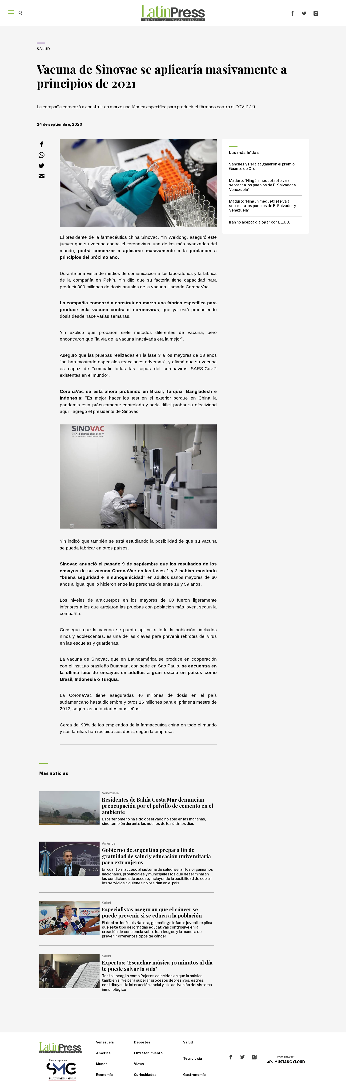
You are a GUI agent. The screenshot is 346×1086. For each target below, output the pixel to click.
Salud (188, 1042)
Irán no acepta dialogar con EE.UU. (259, 222)
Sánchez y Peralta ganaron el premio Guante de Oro (262, 166)
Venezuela (105, 1042)
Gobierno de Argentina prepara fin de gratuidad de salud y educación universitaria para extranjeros (156, 856)
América (103, 1053)
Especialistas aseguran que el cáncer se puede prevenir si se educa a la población (152, 912)
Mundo (102, 1064)
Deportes (142, 1042)
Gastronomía (194, 1075)
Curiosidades (145, 1075)
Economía (104, 1075)
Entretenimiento (148, 1053)
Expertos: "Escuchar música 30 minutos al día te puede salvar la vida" (157, 965)
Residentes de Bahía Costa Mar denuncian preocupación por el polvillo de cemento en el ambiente (157, 805)
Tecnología (192, 1058)
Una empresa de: (60, 1060)
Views (139, 1064)
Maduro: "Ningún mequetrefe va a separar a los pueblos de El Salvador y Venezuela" (262, 185)
